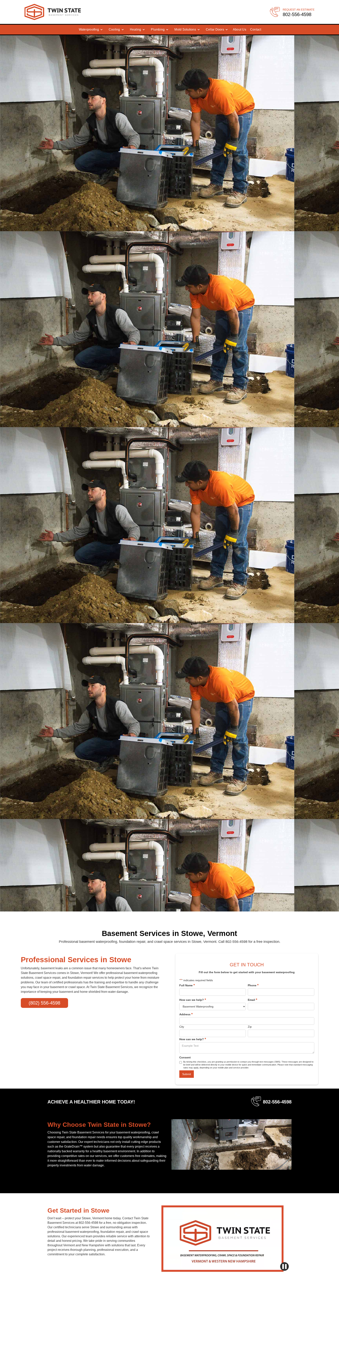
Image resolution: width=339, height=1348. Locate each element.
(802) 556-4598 (44, 1003)
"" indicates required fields (196, 980)
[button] (91, 29)
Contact (255, 29)
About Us (239, 29)
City (181, 1026)
